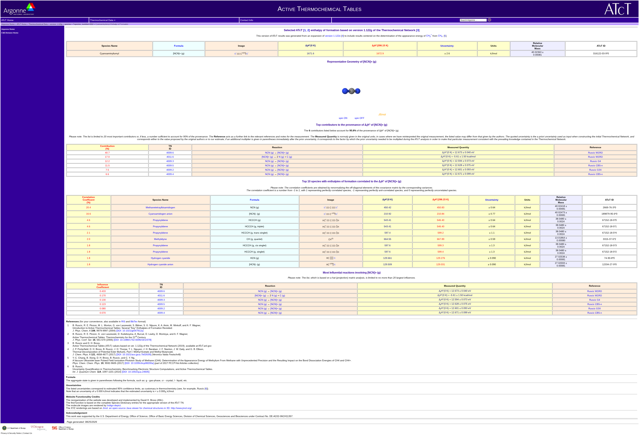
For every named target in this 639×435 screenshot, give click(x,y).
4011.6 (170, 156)
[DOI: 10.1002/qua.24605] (135, 371)
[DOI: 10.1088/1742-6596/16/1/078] (132, 339)
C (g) (290, 156)
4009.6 (170, 152)
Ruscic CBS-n (595, 165)
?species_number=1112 (83, 24)
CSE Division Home (9, 33)
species (67, 24)
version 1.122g (55, 24)
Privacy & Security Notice (11, 433)
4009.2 (170, 169)
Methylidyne (160, 239)
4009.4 (170, 174)
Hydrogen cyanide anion (160, 264)
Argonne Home (8, 24)
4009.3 (170, 161)
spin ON (343, 118)
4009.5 (170, 165)
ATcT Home (22, 24)
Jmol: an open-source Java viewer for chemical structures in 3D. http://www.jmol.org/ (147, 408)
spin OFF (359, 118)
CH (429, 35)
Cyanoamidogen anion (160, 213)
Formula (178, 45)
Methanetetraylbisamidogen (160, 207)
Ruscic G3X (595, 169)
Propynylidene (160, 220)
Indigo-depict (114, 405)
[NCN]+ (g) (283, 152)
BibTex (133, 321)
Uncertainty (447, 45)
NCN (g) (269, 152)
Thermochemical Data (38, 24)
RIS (123, 321)
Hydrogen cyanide (160, 258)
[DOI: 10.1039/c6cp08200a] (139, 363)
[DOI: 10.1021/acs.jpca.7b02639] (133, 354)
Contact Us (27, 433)
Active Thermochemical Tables (319, 8)
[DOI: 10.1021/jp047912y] (129, 330)
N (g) (282, 156)
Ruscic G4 (595, 161)
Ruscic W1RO (595, 152)
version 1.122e (333, 35)
